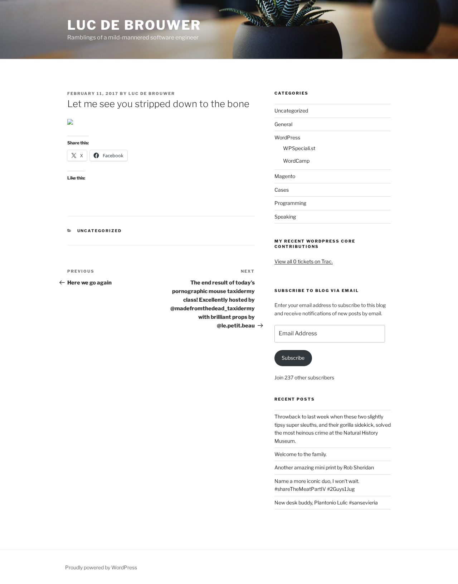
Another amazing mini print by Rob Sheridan (324, 467)
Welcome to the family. (300, 454)
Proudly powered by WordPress (101, 567)
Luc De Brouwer (134, 25)
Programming (290, 203)
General (283, 124)
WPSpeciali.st (299, 148)
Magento (284, 176)
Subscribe (293, 358)
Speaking (285, 217)
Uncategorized (99, 230)
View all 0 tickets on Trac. (303, 261)
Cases (281, 190)
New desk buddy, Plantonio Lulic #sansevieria (326, 502)
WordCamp (296, 161)
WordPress (287, 137)
